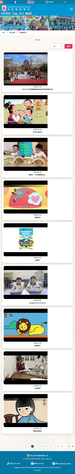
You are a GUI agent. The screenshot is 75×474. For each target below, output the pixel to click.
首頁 (3, 32)
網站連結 (50, 2)
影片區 (37, 40)
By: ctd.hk (37, 470)
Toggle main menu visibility (71, 8)
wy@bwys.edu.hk (65, 463)
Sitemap (16, 467)
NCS (65, 2)
